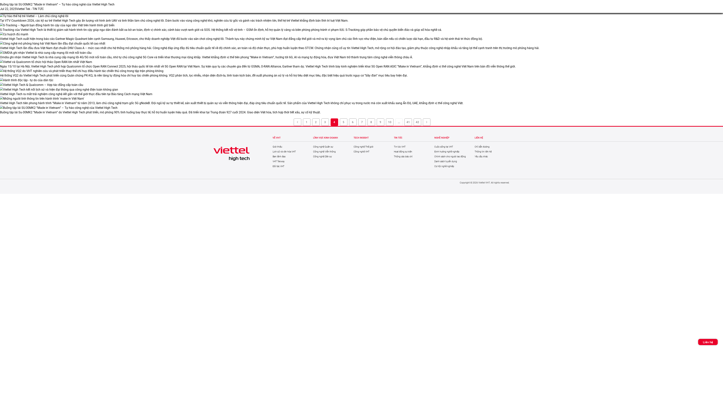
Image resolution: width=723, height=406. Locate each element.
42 (417, 122)
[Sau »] (426, 122)
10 (389, 122)
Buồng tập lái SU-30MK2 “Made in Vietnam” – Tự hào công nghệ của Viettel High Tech (57, 4)
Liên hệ (708, 342)
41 (408, 122)
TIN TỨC (38, 9)
